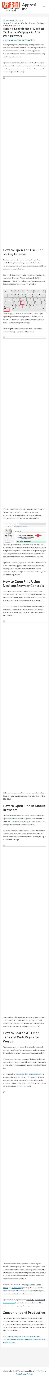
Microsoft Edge (17, 1288)
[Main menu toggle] (44, 6)
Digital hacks (10, 40)
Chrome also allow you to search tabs (28, 1074)
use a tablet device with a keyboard (19, 819)
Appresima (29, 6)
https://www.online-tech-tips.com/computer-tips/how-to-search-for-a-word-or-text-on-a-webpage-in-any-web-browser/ (24, 1339)
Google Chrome (29, 1285)
